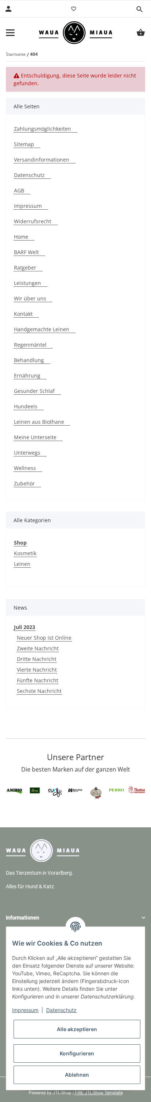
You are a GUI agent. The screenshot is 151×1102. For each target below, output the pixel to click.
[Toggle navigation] (10, 32)
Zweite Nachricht (38, 648)
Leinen (22, 563)
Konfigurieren (77, 1053)
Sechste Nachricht (39, 690)
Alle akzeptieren (77, 1029)
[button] (139, 9)
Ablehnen (77, 1075)
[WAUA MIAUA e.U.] (75, 32)
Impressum (25, 1010)
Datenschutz (61, 1010)
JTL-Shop (63, 1092)
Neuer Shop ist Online (44, 637)
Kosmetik (25, 553)
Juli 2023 (24, 627)
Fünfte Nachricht (37, 680)
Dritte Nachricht (36, 658)
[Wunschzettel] (74, 9)
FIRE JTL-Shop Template (99, 1092)
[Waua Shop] (42, 850)
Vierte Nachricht (37, 669)
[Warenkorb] (140, 32)
